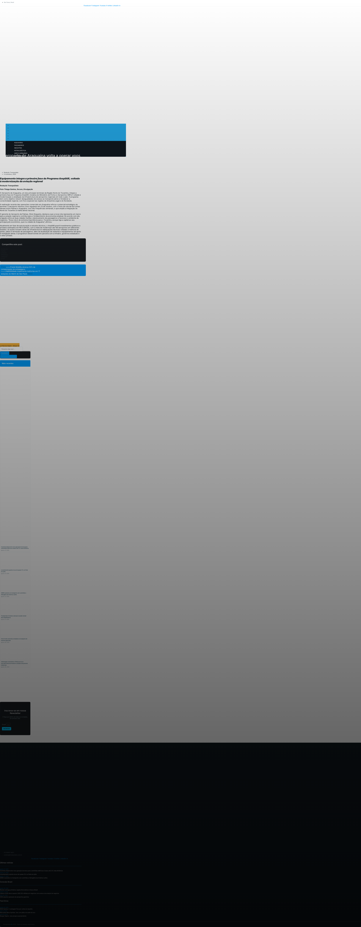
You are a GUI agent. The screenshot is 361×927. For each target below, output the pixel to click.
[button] (43, 249)
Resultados (5, 353)
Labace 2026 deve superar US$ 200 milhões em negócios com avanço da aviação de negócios (29, 893)
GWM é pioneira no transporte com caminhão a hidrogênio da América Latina (23, 878)
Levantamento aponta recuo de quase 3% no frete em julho (18, 874)
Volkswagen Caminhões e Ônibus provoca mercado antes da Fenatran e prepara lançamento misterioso (14, 663)
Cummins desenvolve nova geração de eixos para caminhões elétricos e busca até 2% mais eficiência (15, 547)
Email (4, 724)
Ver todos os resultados (9, 356)
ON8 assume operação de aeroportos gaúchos (14, 897)
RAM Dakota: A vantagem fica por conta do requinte (16, 909)
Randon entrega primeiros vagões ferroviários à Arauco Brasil (19, 890)
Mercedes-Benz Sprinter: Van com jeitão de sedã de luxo (17, 912)
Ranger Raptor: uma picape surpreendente (13, 916)
